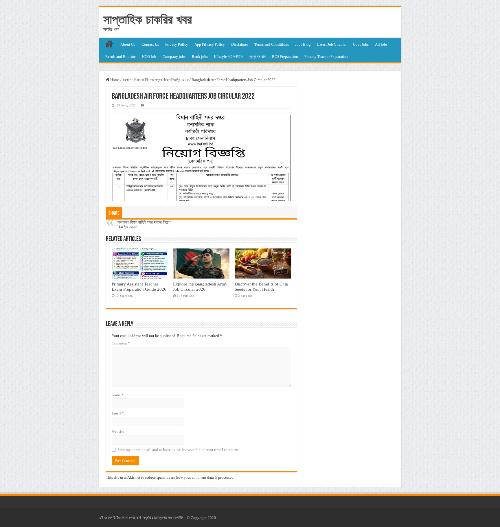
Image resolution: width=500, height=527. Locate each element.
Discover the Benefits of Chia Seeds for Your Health (261, 286)
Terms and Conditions (271, 44)
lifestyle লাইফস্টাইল (228, 56)
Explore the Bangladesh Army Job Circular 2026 (200, 286)
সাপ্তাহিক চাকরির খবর (147, 19)
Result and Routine (120, 56)
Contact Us (150, 44)
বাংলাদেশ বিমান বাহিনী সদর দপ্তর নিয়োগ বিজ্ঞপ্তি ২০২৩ (155, 80)
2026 (212, 517)
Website (118, 431)
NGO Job (149, 56)
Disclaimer (239, 44)
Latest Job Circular (332, 44)
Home (114, 80)
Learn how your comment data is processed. (200, 477)
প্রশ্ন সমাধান (257, 56)
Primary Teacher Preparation (326, 56)
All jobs (381, 44)
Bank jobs (200, 56)
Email (118, 413)
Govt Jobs (361, 44)
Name (118, 395)
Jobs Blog (303, 44)
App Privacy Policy (209, 44)
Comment (121, 343)
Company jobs (174, 56)
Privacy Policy (176, 44)
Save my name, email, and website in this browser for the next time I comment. (178, 449)
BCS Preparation (285, 56)
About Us (127, 44)
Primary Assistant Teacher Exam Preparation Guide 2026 (139, 286)
